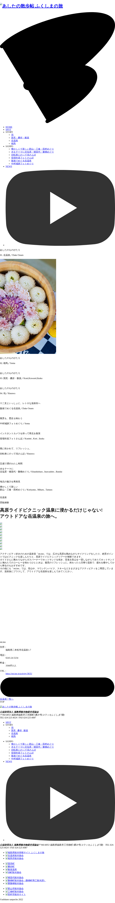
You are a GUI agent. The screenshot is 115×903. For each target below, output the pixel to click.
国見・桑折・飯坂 (20, 137)
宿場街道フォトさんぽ (22, 158)
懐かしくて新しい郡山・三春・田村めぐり (32, 149)
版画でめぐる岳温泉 (21, 160)
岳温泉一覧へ (6, 699)
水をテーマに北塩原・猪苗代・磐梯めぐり (32, 152)
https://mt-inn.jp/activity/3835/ (19, 673)
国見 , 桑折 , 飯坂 (19, 730)
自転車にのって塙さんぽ (23, 155)
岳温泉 (14, 140)
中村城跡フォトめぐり (22, 163)
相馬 (13, 143)
